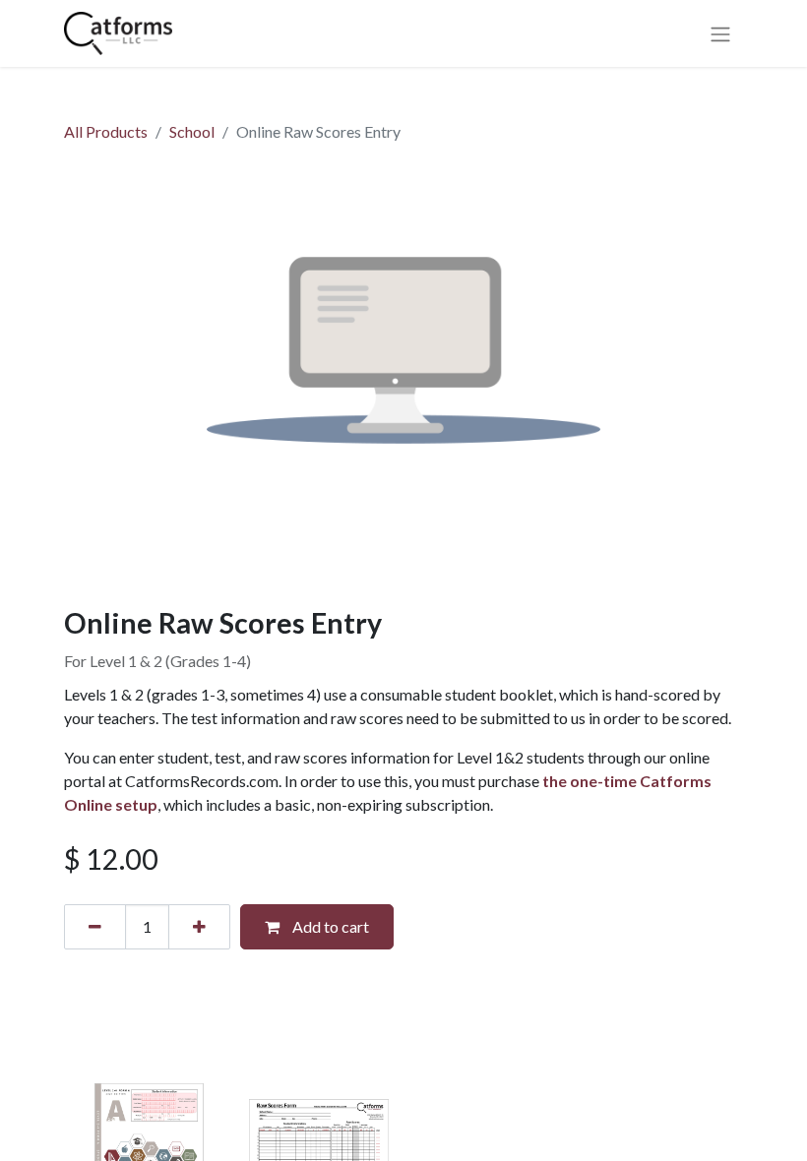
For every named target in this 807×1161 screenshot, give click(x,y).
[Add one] (199, 926)
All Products (106, 131)
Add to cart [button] (329, 926)
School (192, 131)
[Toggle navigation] (720, 33)
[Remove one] (95, 926)
